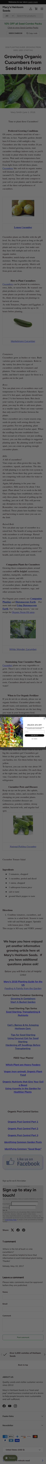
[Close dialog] (44, 718)
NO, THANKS (34, 738)
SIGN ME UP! (34, 735)
